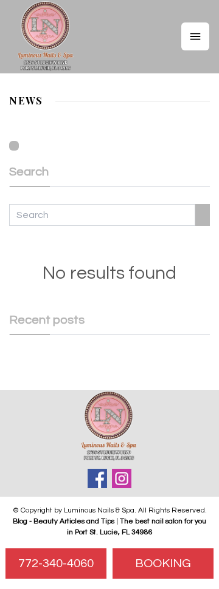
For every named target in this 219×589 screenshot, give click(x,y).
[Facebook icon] (97, 478)
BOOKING (163, 563)
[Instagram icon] (121, 478)
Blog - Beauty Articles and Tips (63, 521)
